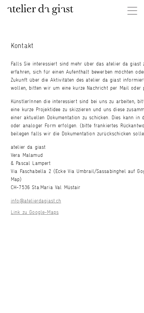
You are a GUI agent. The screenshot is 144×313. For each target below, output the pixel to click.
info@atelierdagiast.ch (36, 200)
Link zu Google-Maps (35, 212)
